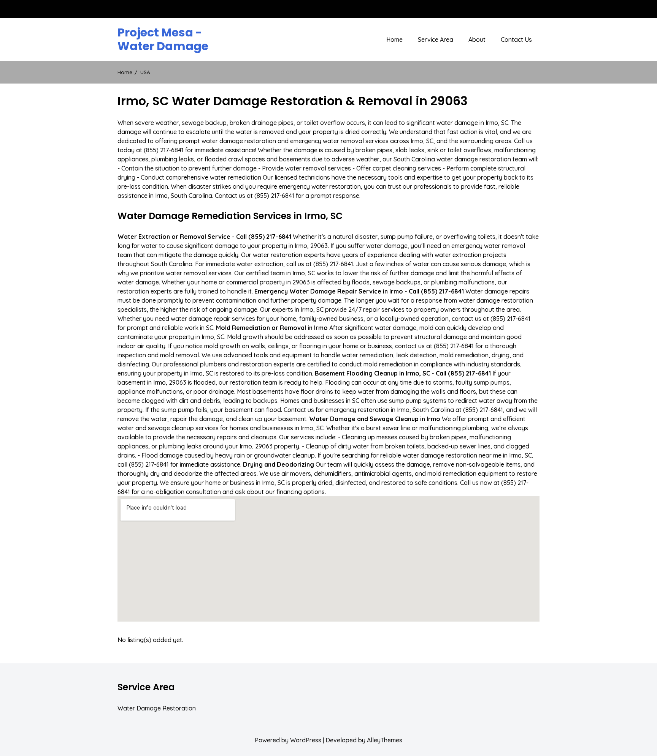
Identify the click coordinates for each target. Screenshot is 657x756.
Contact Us (516, 39)
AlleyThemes (384, 740)
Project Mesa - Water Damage (162, 39)
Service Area (435, 39)
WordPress (305, 740)
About (477, 39)
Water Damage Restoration (156, 708)
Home (394, 39)
